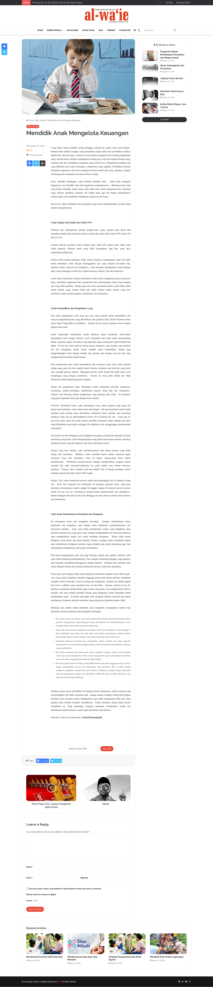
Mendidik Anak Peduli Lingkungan (167, 957)
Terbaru (111, 30)
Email (29, 878)
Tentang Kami (183, 2)
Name (29, 867)
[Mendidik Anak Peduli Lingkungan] (168, 943)
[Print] (42, 163)
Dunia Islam (88, 30)
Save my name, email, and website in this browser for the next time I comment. (65, 888)
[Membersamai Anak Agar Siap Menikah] (86, 943)
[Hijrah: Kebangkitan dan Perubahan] (150, 69)
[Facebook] (30, 163)
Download (125, 30)
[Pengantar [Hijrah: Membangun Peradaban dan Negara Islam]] (150, 55)
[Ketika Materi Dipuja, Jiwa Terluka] (150, 108)
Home (40, 30)
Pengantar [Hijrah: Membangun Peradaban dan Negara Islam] (172, 54)
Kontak (169, 2)
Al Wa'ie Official (69, 981)
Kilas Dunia (72, 30)
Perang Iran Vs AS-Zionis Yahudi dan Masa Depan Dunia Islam (63, 2)
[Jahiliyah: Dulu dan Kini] (150, 82)
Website (84, 878)
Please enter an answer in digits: (41, 894)
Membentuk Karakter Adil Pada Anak (44, 957)
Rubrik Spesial (54, 30)
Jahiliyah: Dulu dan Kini (171, 78)
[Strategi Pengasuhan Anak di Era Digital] (127, 943)
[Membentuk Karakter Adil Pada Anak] (44, 943)
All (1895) (164, 119)
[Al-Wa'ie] (106, 15)
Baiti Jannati (41, 120)
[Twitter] (36, 163)
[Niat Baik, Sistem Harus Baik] (150, 95)
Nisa (100, 30)
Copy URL (106, 748)
